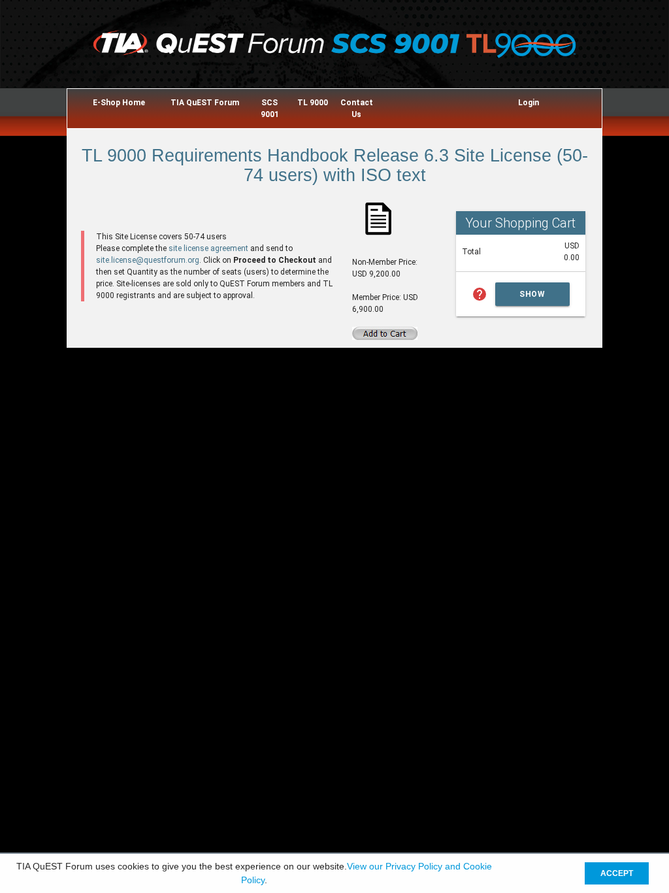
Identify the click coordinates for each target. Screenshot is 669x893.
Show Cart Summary (532, 298)
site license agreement (208, 248)
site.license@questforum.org (147, 260)
